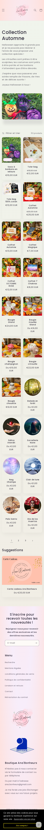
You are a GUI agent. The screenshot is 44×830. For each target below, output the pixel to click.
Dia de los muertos (33, 520)
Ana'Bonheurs (15, 809)
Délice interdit (11, 441)
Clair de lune (32, 479)
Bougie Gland (11, 321)
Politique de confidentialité (18, 680)
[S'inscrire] (36, 643)
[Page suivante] (32, 541)
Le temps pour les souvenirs (28, 809)
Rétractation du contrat (16, 697)
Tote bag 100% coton (11, 200)
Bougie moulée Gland (33, 322)
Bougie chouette (11, 402)
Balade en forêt (32, 402)
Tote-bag (33, 167)
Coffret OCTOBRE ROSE (11, 283)
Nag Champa (11, 480)
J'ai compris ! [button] (22, 826)
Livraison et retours (14, 685)
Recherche (10, 662)
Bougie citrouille (32, 362)
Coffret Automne (32, 206)
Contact (9, 691)
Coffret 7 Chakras (32, 282)
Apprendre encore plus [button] (24, 819)
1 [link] (11, 540)
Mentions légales (13, 668)
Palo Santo (11, 519)
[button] (3, 10)
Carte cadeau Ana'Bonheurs (22, 589)
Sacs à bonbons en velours (11, 169)
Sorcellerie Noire (32, 441)
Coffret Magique (32, 246)
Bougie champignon (11, 362)
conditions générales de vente (19, 674)
